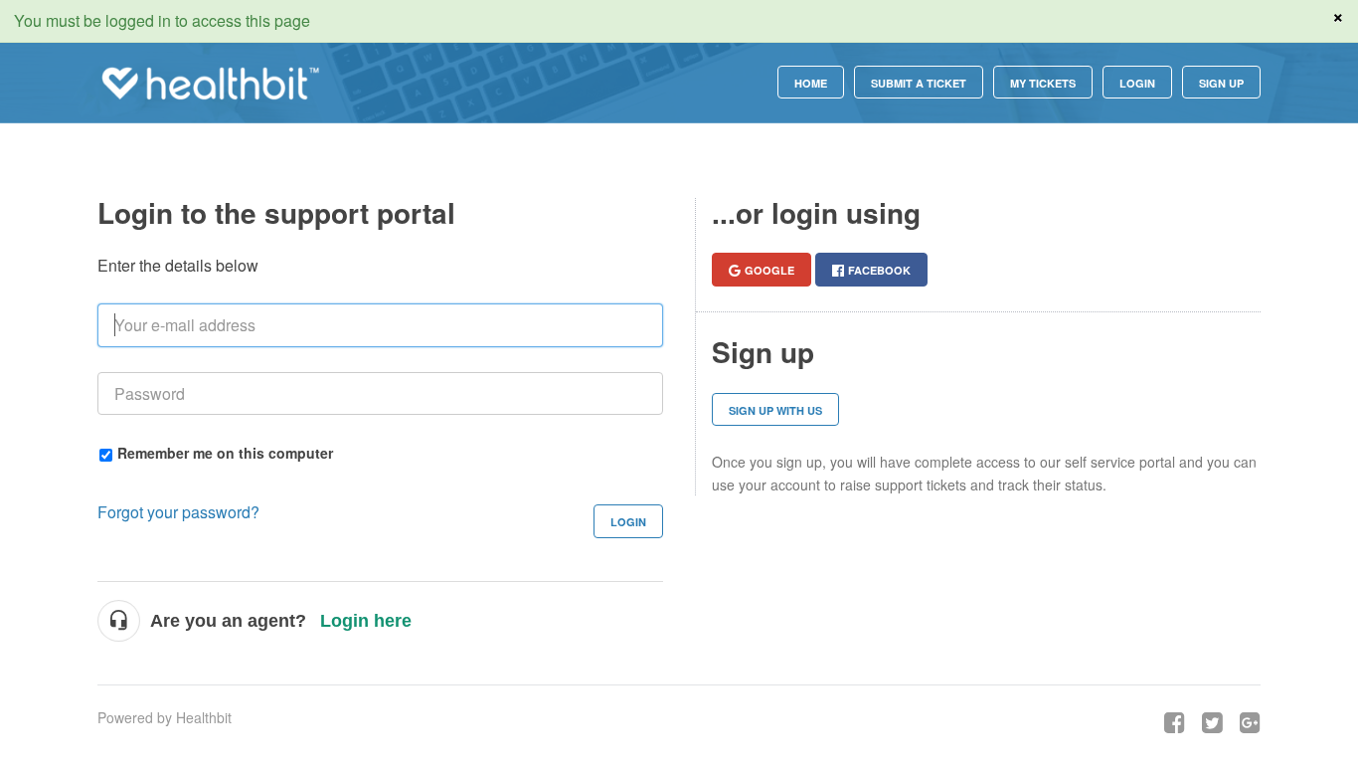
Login (628, 521)
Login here (366, 621)
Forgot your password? (178, 511)
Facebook (879, 270)
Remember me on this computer (225, 452)
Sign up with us (775, 410)
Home (810, 83)
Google (769, 270)
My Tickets (1043, 83)
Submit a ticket (918, 83)
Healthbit (204, 717)
